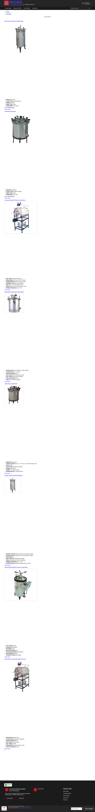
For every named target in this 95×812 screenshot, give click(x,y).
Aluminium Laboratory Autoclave (14, 292)
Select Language (89, 808)
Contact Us (35, 8)
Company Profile (17, 8)
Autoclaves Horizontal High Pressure (15, 659)
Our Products (27, 8)
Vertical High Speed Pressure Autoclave (16, 567)
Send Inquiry (7, 109)
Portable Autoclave (10, 111)
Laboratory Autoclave (11, 383)
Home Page (8, 8)
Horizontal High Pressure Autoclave (15, 200)
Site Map (65, 799)
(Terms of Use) (27, 806)
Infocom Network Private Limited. (25, 807)
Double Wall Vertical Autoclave (14, 475)
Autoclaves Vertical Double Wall (14, 21)
